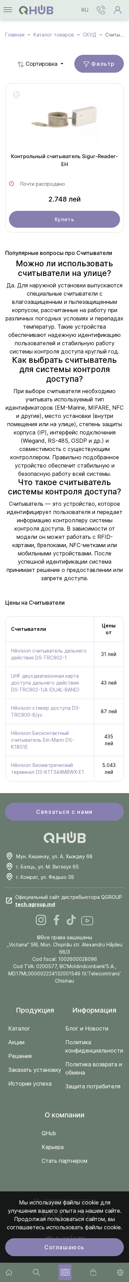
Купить (65, 219)
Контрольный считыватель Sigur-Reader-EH (64, 160)
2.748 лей (65, 199)
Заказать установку (34, 1069)
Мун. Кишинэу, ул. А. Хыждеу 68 (54, 856)
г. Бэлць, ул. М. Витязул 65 (47, 867)
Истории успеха (30, 1083)
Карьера (53, 1146)
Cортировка (31, 63)
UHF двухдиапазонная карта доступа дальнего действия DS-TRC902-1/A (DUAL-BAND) (45, 683)
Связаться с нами (64, 811)
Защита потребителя (92, 1086)
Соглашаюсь (64, 1247)
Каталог (19, 1028)
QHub (49, 1133)
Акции (16, 1042)
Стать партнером (64, 1160)
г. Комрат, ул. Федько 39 (45, 877)
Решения (20, 1056)
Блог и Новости (86, 1028)
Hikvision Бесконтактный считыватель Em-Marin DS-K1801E (42, 740)
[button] (101, 10)
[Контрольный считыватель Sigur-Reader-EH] (64, 120)
